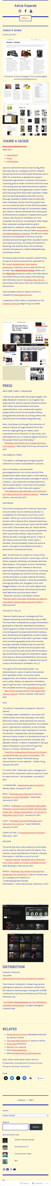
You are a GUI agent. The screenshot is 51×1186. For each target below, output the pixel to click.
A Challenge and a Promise (31, 832)
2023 (29, 1060)
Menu (24, 18)
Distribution (12, 161)
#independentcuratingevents (26, 1053)
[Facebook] (7, 1169)
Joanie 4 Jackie (36, 1063)
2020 (11, 1060)
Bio (16, 1160)
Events (35, 1060)
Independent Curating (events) (16, 1063)
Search (6, 1122)
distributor (8, 267)
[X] (11, 1169)
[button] (17, 92)
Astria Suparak (25, 6)
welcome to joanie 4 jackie (30, 785)
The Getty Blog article (17, 1040)
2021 (17, 1060)
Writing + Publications (21, 1066)
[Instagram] (4, 1169)
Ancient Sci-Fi (21, 1146)
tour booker (31, 264)
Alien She (11, 1043)
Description (12, 155)
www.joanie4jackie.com (15, 146)
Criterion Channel (11, 303)
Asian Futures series (24, 1139)
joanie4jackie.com (23, 295)
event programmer (16, 264)
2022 (23, 1060)
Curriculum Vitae (23, 1153)
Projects (7, 1066)
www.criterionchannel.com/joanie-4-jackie (23, 978)
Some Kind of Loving (16, 1034)
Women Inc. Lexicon (16, 1047)
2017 (5, 1060)
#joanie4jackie (19, 1050)
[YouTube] (14, 1169)
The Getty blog (33, 280)
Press (9, 158)
